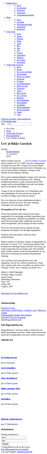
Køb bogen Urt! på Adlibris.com (14, 293)
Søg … (4, 124)
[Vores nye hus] (8, 308)
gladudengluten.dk (24, 452)
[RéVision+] (23, 313)
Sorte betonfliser (8, 368)
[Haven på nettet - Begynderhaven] (16, 119)
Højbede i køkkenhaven (11, 419)
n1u (28, 447)
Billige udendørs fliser (10, 388)
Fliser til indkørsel (9, 378)
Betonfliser (6, 399)
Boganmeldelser (13, 151)
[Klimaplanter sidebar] (16, 315)
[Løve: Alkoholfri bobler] (8, 121)
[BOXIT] (13, 317)
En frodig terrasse (9, 357)
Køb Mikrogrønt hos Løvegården (14, 449)
